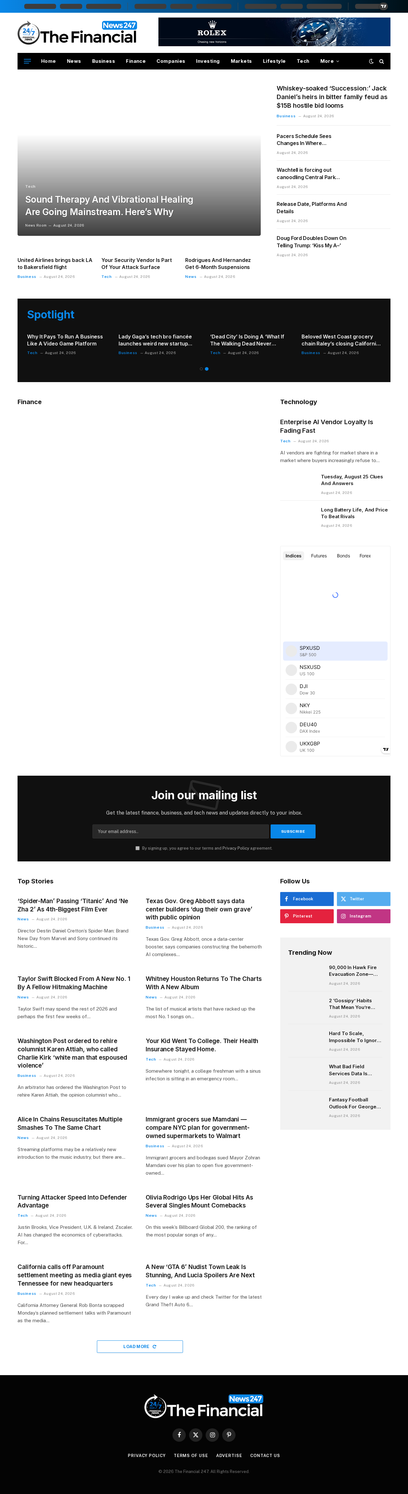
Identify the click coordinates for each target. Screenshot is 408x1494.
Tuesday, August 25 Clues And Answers (352, 480)
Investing (208, 61)
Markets (241, 61)
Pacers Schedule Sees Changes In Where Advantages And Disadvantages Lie (304, 140)
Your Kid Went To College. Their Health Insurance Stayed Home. (202, 1045)
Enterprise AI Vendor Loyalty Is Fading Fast (326, 426)
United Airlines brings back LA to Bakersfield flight (55, 263)
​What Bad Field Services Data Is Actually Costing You (353, 1070)
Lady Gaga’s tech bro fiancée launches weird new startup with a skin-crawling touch (155, 340)
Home (48, 61)
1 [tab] (201, 369)
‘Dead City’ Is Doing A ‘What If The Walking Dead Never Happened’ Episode (247, 340)
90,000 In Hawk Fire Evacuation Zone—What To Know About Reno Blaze (354, 971)
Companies (171, 61)
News (74, 61)
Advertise (229, 1455)
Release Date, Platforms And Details (311, 207)
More (327, 61)
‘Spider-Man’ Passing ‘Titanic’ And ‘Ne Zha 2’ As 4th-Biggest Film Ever (73, 905)
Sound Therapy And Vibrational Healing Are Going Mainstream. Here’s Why (109, 205)
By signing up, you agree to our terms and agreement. (207, 848)
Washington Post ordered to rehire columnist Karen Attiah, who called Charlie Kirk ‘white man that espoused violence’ (72, 1053)
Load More (136, 1346)
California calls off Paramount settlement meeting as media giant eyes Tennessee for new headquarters (75, 1275)
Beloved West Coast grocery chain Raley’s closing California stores (340, 340)
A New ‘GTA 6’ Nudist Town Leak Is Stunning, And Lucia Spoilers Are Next (200, 1271)
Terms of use (191, 1455)
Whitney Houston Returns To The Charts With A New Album (204, 983)
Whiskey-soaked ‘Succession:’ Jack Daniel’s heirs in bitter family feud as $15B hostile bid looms (332, 96)
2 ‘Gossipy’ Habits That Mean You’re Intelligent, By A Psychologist (350, 1004)
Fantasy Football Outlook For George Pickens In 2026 (352, 1103)
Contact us (265, 1455)
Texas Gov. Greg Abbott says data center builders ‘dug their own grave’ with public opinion (199, 909)
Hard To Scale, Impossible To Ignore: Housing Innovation (355, 1037)
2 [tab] (206, 369)
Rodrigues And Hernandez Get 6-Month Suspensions (218, 263)
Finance (136, 61)
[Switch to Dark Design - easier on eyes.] (371, 61)
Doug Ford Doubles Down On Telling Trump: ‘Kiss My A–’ (311, 242)
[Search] (381, 61)
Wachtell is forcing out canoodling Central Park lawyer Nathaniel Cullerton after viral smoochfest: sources (309, 174)
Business (103, 61)
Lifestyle (274, 61)
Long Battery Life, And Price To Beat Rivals (354, 513)
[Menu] (27, 61)
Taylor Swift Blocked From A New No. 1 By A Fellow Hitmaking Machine (74, 983)
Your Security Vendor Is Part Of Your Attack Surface (136, 263)
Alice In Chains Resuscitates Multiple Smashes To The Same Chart (70, 1123)
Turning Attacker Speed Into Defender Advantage (72, 1201)
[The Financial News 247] (78, 33)
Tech (303, 61)
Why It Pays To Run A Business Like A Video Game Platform (65, 340)
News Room (36, 225)
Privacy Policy (235, 848)
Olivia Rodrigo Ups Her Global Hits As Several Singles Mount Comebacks (199, 1201)
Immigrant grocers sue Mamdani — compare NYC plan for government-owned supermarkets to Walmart (198, 1128)
